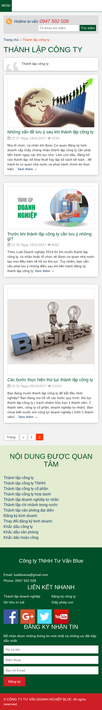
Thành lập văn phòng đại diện (29, 510)
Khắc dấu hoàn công (21, 538)
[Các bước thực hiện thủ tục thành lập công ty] (51, 331)
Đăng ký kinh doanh (20, 516)
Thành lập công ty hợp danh (27, 494)
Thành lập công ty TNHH (25, 483)
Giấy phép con (62, 602)
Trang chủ (11, 40)
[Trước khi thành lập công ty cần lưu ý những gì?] (51, 208)
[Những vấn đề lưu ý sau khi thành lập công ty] (51, 103)
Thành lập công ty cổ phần (26, 489)
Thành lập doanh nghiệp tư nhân (31, 500)
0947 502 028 (25, 581)
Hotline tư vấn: (41, 21)
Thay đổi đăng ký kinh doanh (28, 521)
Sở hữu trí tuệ (14, 602)
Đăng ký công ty (63, 596)
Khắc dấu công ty (18, 527)
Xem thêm (27, 169)
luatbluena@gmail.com (31, 575)
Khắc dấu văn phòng (21, 532)
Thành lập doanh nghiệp (22, 596)
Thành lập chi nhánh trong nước (31, 505)
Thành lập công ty (19, 478)
